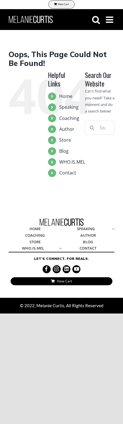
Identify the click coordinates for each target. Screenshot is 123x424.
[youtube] (76, 269)
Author (66, 129)
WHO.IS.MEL (72, 162)
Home (65, 96)
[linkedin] (67, 269)
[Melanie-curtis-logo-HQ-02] (61, 220)
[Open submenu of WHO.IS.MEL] (59, 248)
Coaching (69, 118)
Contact (67, 173)
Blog (64, 151)
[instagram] (57, 269)
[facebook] (47, 269)
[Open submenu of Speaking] (112, 229)
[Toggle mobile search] (96, 19)
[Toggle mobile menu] (110, 19)
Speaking (69, 107)
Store (65, 140)
